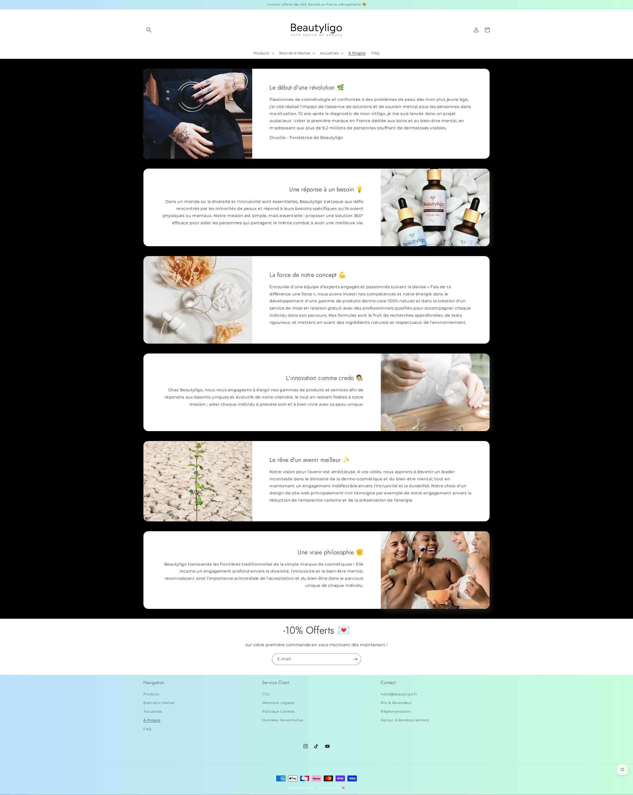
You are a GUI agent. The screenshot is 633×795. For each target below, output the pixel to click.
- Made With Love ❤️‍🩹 (330, 787)
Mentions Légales (278, 703)
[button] (148, 29)
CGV (266, 694)
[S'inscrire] (355, 659)
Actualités (152, 711)
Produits (151, 694)
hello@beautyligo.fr (399, 694)
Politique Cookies (278, 711)
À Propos (151, 720)
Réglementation (396, 711)
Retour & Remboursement (405, 720)
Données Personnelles (282, 720)
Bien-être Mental (159, 703)
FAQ (147, 729)
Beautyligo (307, 787)
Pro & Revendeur (396, 703)
